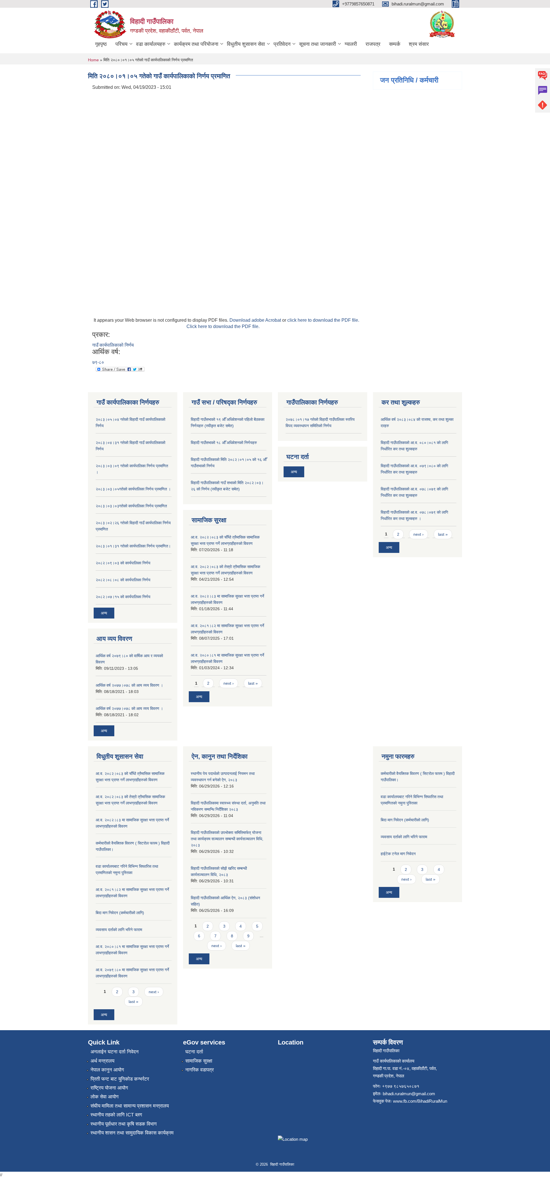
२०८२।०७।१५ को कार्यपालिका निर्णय (123, 596)
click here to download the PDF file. (323, 320)
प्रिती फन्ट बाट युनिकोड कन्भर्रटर (120, 1079)
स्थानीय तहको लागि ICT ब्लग (116, 1115)
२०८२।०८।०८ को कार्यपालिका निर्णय (123, 580)
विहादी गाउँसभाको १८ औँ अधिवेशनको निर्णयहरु (224, 442)
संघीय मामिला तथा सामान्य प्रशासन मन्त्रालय (130, 1106)
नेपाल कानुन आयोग (107, 1070)
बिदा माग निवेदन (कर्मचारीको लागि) (120, 912)
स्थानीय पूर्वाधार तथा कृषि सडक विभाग (124, 1124)
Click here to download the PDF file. (223, 326)
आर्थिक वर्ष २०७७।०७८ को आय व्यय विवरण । (129, 685)
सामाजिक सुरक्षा (198, 1061)
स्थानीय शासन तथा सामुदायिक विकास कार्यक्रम (132, 1133)
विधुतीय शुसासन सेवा (246, 44)
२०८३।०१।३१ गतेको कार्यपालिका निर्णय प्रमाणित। (133, 546)
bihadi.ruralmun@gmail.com (409, 1093)
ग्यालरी (351, 44)
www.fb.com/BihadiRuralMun (420, 1101)
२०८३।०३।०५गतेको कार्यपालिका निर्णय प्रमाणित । (133, 489)
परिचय (121, 44)
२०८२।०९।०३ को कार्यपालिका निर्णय (123, 563)
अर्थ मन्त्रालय (102, 1061)
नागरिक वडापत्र (199, 1070)
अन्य (104, 613)
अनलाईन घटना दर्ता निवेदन (115, 1052)
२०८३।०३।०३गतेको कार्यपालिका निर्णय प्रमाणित (131, 506)
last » (253, 683)
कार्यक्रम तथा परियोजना (196, 44)
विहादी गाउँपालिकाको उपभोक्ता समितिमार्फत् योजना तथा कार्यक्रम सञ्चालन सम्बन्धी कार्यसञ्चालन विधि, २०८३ (227, 838)
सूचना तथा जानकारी (317, 44)
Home (93, 60)
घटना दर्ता (194, 1052)
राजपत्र (373, 44)
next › (228, 683)
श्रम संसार (419, 44)
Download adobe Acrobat (255, 320)
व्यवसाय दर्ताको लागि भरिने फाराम (119, 929)
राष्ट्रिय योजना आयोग (109, 1088)
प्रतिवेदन (282, 44)
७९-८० (98, 362)
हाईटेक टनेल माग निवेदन (398, 853)
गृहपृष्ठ (101, 44)
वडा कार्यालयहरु (150, 44)
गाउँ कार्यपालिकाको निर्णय (113, 345)
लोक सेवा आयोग (105, 1097)
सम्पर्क (394, 44)
